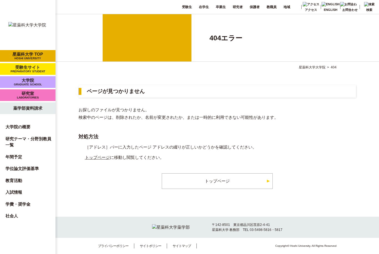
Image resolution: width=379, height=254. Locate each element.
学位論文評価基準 (22, 168)
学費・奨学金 (18, 204)
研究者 (238, 7)
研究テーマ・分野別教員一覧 (28, 141)
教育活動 (14, 180)
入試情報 (14, 192)
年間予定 (14, 156)
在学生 (204, 7)
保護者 (255, 7)
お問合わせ (350, 9)
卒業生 (221, 7)
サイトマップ (182, 246)
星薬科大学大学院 (312, 67)
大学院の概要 (18, 126)
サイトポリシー (150, 246)
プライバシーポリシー (113, 246)
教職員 (272, 7)
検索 (369, 9)
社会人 (12, 215)
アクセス (311, 9)
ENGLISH (330, 9)
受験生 (187, 7)
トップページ (97, 157)
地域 (287, 7)
